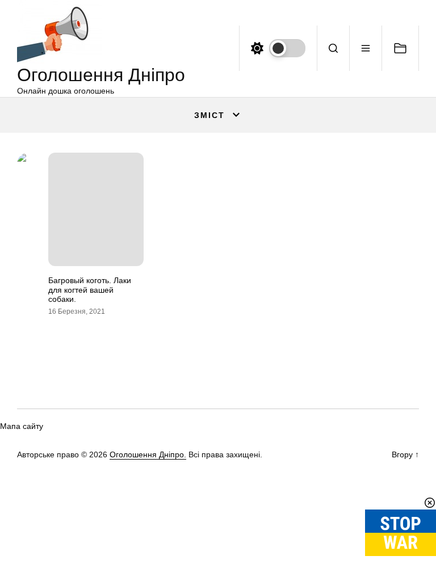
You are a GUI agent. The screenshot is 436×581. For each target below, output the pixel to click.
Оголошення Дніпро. (148, 454)
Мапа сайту (21, 426)
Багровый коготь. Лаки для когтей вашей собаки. (89, 290)
